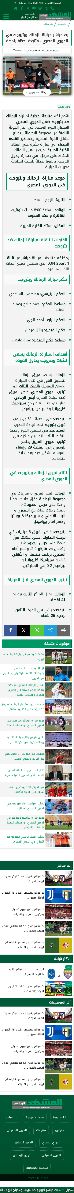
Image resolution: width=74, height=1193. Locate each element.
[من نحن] (52, 8)
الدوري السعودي (17, 1130)
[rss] (46, 8)
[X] (24, 630)
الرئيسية (62, 24)
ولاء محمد (64, 106)
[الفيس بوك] (22, 8)
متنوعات (41, 1130)
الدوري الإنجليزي (23, 1142)
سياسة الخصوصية (37, 1167)
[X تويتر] (28, 8)
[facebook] (10, 630)
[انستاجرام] (40, 8)
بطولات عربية (60, 1117)
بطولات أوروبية (35, 1117)
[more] (58, 8)
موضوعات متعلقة (57, 643)
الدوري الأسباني (51, 1155)
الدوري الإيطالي (22, 1155)
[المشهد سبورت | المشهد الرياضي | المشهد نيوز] (55, 16)
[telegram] (50, 630)
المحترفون (61, 1130)
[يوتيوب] (34, 8)
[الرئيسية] (16, 8)
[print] (63, 630)
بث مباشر (48, 24)
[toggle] (6, 17)
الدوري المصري (51, 1142)
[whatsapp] (37, 630)
